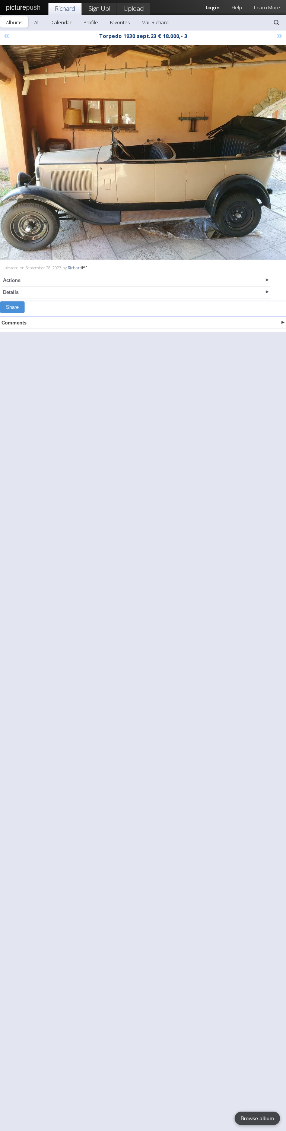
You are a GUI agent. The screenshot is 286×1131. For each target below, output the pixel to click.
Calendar (61, 22)
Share (12, 307)
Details (11, 292)
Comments (13, 323)
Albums (14, 22)
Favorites (120, 22)
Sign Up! (99, 8)
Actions (11, 280)
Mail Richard (155, 22)
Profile (90, 22)
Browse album (257, 1118)
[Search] (276, 22)
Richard (65, 8)
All (36, 22)
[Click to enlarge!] (143, 152)
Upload (134, 8)
